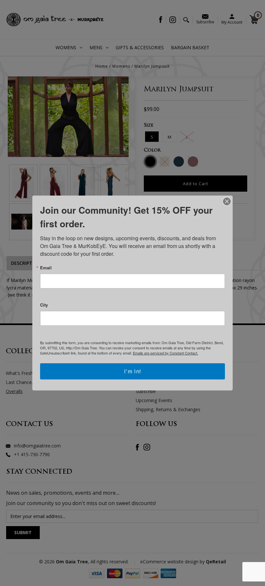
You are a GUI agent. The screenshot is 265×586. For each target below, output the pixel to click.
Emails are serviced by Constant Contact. (165, 352)
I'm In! (132, 371)
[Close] (227, 201)
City (44, 305)
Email (46, 267)
